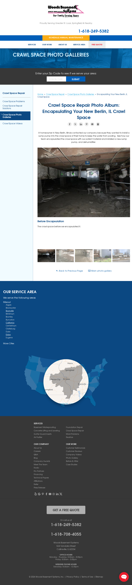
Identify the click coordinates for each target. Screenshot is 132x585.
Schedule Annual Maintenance (66, 37)
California (10, 322)
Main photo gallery (101, 270)
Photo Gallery (72, 458)
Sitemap (99, 576)
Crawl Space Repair (14, 93)
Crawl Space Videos (12, 123)
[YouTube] (50, 494)
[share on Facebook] (70, 124)
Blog (36, 458)
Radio (36, 467)
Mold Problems (72, 434)
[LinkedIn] (57, 494)
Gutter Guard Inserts (42, 434)
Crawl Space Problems (14, 101)
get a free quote (66, 509)
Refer (36, 484)
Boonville (10, 310)
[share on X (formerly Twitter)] (75, 124)
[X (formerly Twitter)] (60, 494)
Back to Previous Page (70, 270)
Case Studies (71, 464)
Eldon (8, 334)
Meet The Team (40, 464)
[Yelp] (35, 494)
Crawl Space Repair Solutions (12, 106)
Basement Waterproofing (45, 427)
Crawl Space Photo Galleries (12, 115)
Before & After (72, 461)
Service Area (79, 44)
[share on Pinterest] (87, 124)
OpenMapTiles (63, 403)
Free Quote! (97, 44)
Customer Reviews (74, 451)
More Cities (8, 343)
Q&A (36, 454)
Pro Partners (39, 471)
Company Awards (42, 461)
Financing (38, 474)
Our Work (47, 44)
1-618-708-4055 (66, 534)
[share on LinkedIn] (81, 124)
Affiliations (38, 481)
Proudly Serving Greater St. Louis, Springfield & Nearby (66, 23)
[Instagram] (53, 494)
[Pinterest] (42, 494)
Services (32, 44)
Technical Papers (41, 477)
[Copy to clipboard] (98, 124)
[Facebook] (46, 494)
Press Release (39, 487)
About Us (62, 44)
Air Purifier (38, 437)
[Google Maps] (39, 494)
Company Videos (73, 454)
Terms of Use (87, 576)
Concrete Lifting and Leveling (47, 430)
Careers (37, 451)
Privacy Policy (72, 576)
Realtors (69, 437)
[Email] (92, 124)
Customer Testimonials (75, 448)
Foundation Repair (74, 427)
